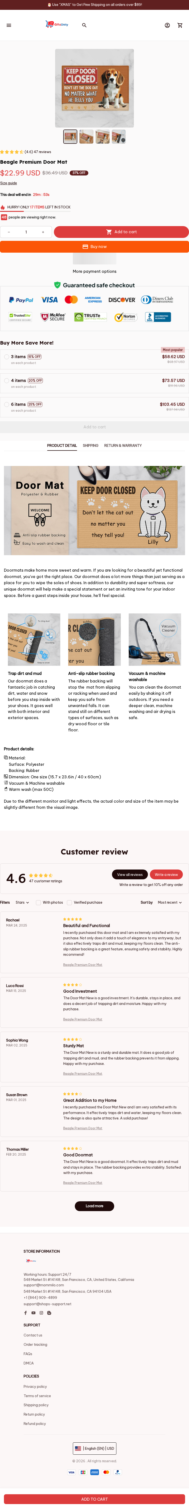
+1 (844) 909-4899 (40, 1297)
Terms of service (37, 1396)
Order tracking (35, 1344)
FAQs (28, 1354)
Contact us (33, 1335)
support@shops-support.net (47, 1304)
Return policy (34, 1414)
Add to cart (94, 1499)
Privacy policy (35, 1386)
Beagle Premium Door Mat (82, 965)
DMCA (29, 1363)
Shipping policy (36, 1405)
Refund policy (35, 1423)
